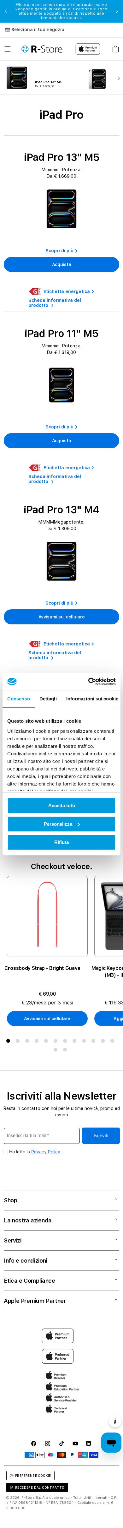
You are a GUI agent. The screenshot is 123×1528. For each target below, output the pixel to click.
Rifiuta (61, 842)
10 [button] (94, 1042)
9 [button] (85, 1042)
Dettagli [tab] (48, 698)
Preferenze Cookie (33, 1475)
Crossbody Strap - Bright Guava (42, 968)
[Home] (41, 49)
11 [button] (104, 1042)
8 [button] (76, 1042)
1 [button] (9, 1042)
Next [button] (117, 11)
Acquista (61, 264)
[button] (7, 49)
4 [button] (38, 1042)
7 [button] (66, 1042)
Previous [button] (6, 11)
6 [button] (57, 1042)
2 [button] (19, 1042)
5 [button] (47, 1042)
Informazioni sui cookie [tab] (92, 698)
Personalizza (58, 824)
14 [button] (66, 1051)
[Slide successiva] (117, 77)
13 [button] (57, 1051)
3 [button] (28, 1042)
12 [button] (113, 1042)
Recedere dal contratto (40, 1487)
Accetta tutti (61, 805)
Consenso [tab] (18, 698)
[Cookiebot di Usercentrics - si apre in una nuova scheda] (88, 681)
